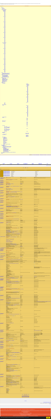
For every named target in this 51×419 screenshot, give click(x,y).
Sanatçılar (7, 409)
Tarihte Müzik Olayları (4, 145)
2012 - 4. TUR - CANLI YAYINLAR (6, 130)
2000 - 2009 (4, 32)
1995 (27, 94)
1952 (4, 44)
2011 (4, 38)
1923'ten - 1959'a (26, 395)
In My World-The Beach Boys (14, 364)
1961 (4, 12)
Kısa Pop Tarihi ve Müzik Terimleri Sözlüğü (7, 146)
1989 (4, 26)
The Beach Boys (11, 355)
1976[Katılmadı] (27, 84)
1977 (4, 20)
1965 (4, 51)
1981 (27, 87)
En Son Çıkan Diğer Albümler (5, 75)
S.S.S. (34, 409)
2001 (4, 33)
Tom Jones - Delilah (14, 212)
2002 (27, 98)
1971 (4, 17)
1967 (4, 52)
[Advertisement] (25, 159)
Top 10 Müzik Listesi (4, 409)
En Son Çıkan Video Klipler (24, 409)
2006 (4, 35)
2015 (4, 40)
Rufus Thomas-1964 (15, 370)
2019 (4, 42)
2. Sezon (27, 128)
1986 (4, 62)
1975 (4, 19)
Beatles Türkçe (4, 147)
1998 (4, 31)
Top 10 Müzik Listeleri (4, 9)
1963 (4, 13)
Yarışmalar (2, 82)
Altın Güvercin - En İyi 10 (5, 80)
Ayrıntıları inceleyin (27, 417)
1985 (27, 89)
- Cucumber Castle (17, 263)
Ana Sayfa (2, 7)
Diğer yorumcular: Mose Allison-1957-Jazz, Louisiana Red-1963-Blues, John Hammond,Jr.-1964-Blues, (12, 352)
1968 (4, 15)
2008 (4, 36)
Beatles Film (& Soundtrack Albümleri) (6, 150)
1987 (4, 25)
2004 (4, 34)
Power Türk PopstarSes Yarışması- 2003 (5, 141)
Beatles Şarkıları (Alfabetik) (5, 149)
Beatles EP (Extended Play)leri (6, 151)
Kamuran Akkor (21, 199)
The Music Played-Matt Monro (12, 196)
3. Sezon (27, 131)
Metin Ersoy (21, 256)
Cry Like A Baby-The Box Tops (13, 359)
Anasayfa (2, 409)
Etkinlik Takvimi (2, 152)
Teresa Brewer (13, 354)
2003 (4, 71)
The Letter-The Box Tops (11, 179)
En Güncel (2, 74)
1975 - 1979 (27, 83)
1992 (4, 28)
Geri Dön (47, 165)
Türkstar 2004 (27, 136)
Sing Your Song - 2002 (5, 140)
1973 (4, 18)
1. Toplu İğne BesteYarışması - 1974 (5, 137)
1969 (28, 394)
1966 (27, 118)
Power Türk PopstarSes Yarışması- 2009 (5, 143)
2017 (4, 41)
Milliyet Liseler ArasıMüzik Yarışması (4, 121)
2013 (4, 39)
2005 (4, 72)
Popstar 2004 (27, 135)
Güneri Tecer (21, 246)
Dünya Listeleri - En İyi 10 (5, 81)
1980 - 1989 (27, 86)
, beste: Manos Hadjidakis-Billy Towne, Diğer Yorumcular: (13, 206)
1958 (4, 47)
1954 (4, 45)
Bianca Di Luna (44, 301)
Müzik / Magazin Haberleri (11, 409)
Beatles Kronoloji (4, 148)
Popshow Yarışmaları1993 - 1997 (5, 138)
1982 (4, 23)
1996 (4, 30)
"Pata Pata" (8, 303)
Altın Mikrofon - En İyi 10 (5, 79)
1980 (4, 22)
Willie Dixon (14, 352)
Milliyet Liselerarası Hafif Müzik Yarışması (37, 330)
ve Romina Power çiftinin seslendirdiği (40, 301)
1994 (4, 29)
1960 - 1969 (4, 11)
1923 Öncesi (4, 10)
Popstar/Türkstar (4, 134)
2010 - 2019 (4, 37)
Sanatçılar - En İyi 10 (5, 78)
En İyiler (2, 77)
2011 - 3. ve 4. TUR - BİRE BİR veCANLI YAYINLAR (6, 127)
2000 (27, 97)
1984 (4, 61)
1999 (27, 96)
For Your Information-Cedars (14, 356)
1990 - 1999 (27, 107)
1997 (27, 95)
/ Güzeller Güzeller (8, 279)
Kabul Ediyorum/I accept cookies (48, 417)
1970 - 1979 (4, 16)
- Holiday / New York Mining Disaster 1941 (12, 263)
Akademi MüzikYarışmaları (3, 132)
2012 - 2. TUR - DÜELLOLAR (7, 129)
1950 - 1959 (4, 43)
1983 (27, 88)
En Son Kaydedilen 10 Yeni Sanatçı (5, 76)
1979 (4, 21)
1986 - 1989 (27, 105)
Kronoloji (14, 409)
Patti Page (11, 382)
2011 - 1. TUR (6, 126)
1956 (4, 46)
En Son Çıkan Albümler (19, 409)
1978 (27, 85)
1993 (27, 93)
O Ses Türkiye (4, 125)
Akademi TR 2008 (27, 133)
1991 (27, 108)
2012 (4, 103)
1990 (4, 27)
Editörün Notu (3, 8)
